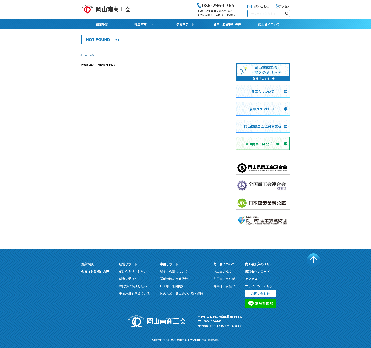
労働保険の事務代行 (174, 278)
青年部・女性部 (224, 286)
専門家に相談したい (133, 286)
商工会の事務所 (224, 278)
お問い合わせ (261, 6)
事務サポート (185, 24)
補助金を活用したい (133, 271)
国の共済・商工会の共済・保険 (181, 293)
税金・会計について (174, 271)
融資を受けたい (130, 278)
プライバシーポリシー (260, 286)
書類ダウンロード (257, 271)
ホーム (83, 55)
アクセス (284, 6)
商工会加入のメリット (260, 264)
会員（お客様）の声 (227, 24)
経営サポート (143, 24)
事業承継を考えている (134, 293)
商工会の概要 (222, 271)
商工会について (269, 24)
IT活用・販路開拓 (172, 286)
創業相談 (102, 24)
